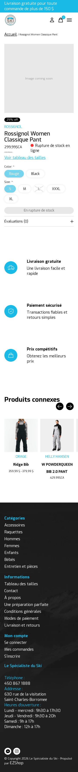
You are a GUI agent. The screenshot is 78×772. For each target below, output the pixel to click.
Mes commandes (19, 649)
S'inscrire (12, 656)
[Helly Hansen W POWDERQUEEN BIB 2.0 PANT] (57, 435)
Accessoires (14, 525)
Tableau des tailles (21, 584)
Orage (21, 456)
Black (35, 173)
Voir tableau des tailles (25, 157)
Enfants (11, 552)
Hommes (12, 539)
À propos (12, 597)
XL (11, 199)
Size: (8, 182)
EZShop (16, 763)
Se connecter (15, 642)
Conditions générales (22, 611)
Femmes (11, 545)
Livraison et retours (22, 625)
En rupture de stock (39, 210)
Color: (9, 166)
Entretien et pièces (21, 566)
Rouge (14, 173)
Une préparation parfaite (26, 604)
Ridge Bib (21, 464)
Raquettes (13, 532)
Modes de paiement (21, 618)
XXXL (56, 189)
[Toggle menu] (69, 20)
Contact (11, 590)
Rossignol (13, 127)
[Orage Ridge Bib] (21, 435)
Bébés (9, 559)
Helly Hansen (57, 456)
